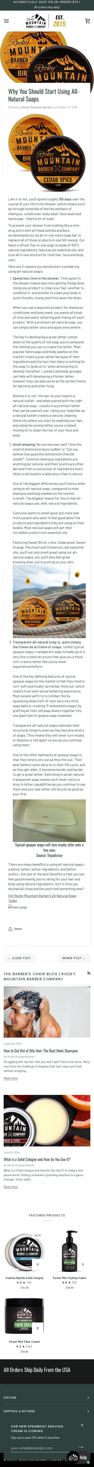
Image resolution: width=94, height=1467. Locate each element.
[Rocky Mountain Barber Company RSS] (88, 973)
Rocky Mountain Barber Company (35, 1460)
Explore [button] (10, 1398)
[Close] (84, 1423)
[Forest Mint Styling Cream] (69, 1251)
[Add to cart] (37, 1264)
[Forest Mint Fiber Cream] (24, 1315)
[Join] (79, 1447)
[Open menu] (10, 21)
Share (18, 929)
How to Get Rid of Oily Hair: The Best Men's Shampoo (41, 1050)
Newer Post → (74, 958)
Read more (11, 1078)
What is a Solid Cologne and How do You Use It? (37, 1159)
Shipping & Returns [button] (19, 1411)
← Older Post (19, 958)
